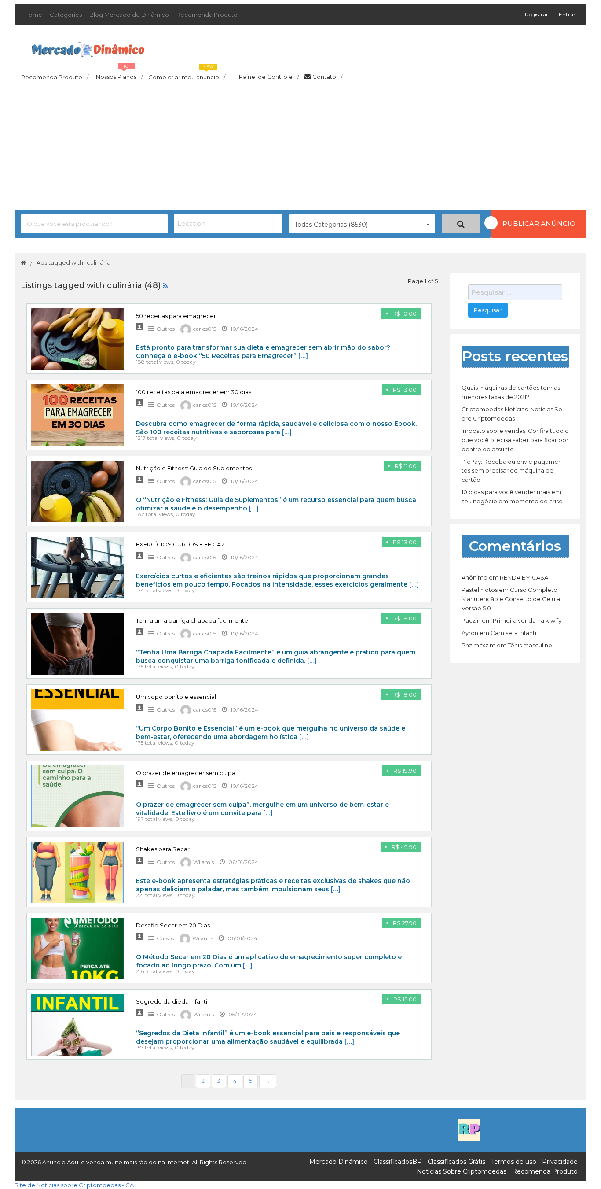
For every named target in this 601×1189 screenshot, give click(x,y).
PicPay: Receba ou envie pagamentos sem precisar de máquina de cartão (513, 471)
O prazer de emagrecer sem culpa (185, 772)
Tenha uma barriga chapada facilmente (192, 620)
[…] (303, 356)
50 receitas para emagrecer (176, 315)
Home (33, 14)
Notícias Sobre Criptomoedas (461, 1171)
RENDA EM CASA (524, 577)
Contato (327, 77)
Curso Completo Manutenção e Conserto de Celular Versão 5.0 (512, 599)
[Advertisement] (300, 148)
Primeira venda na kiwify (527, 620)
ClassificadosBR (398, 1162)
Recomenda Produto (207, 14)
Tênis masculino (530, 645)
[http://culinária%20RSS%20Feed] (165, 285)
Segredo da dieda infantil (172, 1001)
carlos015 (204, 328)
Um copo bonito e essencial (176, 696)
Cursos (165, 938)
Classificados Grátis (456, 1162)
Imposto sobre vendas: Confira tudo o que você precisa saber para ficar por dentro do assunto (515, 440)
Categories (66, 14)
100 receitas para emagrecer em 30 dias (193, 391)
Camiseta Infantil (514, 632)
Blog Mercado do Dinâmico (129, 14)
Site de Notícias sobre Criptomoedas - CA (74, 1185)
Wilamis (203, 862)
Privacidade (560, 1162)
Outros (166, 328)
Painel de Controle (269, 77)
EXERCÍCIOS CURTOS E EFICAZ (180, 544)
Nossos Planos (119, 74)
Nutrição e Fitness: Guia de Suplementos (194, 468)
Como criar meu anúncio (186, 74)
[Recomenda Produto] (469, 1129)
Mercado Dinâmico (338, 1162)
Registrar (537, 14)
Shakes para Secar (163, 849)
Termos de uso (513, 1162)
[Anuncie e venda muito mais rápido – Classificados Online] (88, 48)
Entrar (567, 14)
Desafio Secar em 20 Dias (173, 925)
